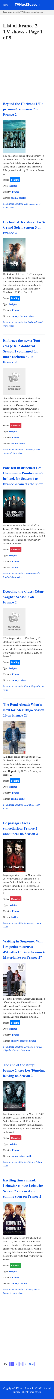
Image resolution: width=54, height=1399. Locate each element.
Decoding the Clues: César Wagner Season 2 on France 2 (23, 597)
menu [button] (5, 4)
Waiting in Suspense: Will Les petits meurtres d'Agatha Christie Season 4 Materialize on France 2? (24, 949)
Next (31, 1363)
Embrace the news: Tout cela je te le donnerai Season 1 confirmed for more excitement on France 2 (21, 351)
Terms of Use (34, 1391)
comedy (15, 316)
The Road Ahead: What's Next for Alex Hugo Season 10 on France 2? (23, 710)
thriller (22, 197)
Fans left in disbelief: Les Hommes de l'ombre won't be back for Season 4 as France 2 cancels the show (23, 475)
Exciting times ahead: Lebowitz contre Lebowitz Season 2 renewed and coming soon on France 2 (23, 1188)
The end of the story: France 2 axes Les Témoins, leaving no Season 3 (24, 1070)
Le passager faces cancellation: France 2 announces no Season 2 (20, 828)
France (15, 191)
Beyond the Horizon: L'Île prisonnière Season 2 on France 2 (23, 109)
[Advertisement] (27, 71)
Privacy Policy (20, 1391)
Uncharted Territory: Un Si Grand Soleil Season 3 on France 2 (24, 227)
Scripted (13, 185)
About (47, 1388)
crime (31, 316)
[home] (27, 5)
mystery (15, 1040)
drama (14, 197)
